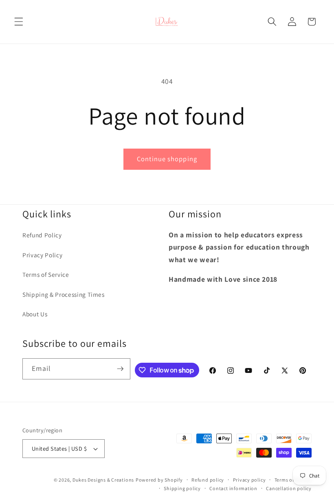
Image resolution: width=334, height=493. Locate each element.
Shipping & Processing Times (63, 294)
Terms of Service (45, 274)
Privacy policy (249, 480)
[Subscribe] (120, 368)
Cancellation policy (289, 488)
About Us (34, 314)
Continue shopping (167, 158)
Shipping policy (182, 488)
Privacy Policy (42, 255)
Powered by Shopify (159, 480)
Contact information (233, 488)
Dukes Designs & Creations (103, 480)
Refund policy (207, 480)
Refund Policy (42, 235)
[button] (19, 21)
